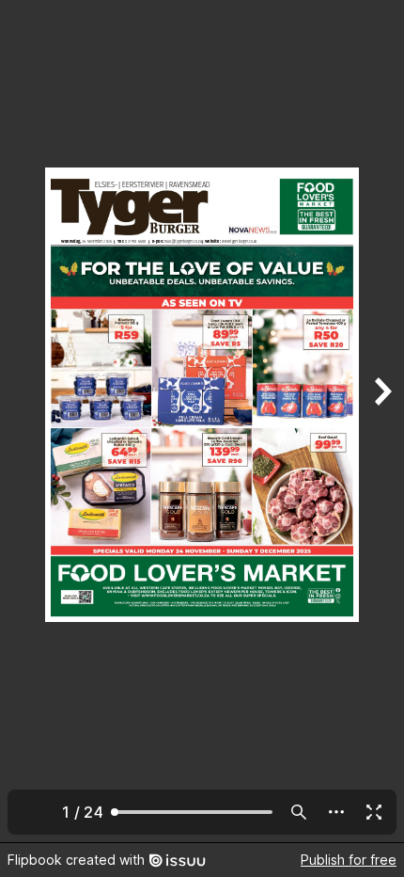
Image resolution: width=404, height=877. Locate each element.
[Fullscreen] (374, 812)
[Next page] (381, 421)
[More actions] (336, 812)
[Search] (299, 812)
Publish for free (348, 860)
